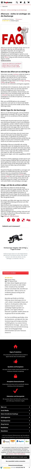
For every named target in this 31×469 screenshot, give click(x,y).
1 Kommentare (18, 19)
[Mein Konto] (24, 2)
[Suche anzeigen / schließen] (16, 2)
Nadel (7, 176)
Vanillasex (16, 74)
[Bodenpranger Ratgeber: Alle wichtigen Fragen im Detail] (15, 238)
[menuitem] (2, 2)
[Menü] (2, 2)
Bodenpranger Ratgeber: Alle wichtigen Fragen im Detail (15, 248)
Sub (9, 84)
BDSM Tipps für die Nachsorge (10, 65)
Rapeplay (12, 82)
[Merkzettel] (20, 2)
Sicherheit (5, 95)
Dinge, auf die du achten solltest (11, 66)
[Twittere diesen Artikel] (9, 220)
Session (7, 57)
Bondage (21, 80)
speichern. (11, 454)
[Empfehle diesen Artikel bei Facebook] (14, 220)
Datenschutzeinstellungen (15, 465)
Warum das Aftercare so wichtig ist (11, 63)
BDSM (2, 49)
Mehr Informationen (19, 454)
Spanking (26, 80)
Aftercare (6, 216)
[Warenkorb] (28, 2)
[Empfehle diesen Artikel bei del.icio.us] (24, 220)
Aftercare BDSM (14, 216)
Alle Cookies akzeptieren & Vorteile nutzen (15, 457)
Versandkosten (26, 435)
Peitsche (21, 174)
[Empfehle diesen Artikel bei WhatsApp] (19, 220)
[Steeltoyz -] (7, 3)
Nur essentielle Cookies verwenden (15, 461)
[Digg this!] (28, 220)
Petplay (3, 82)
